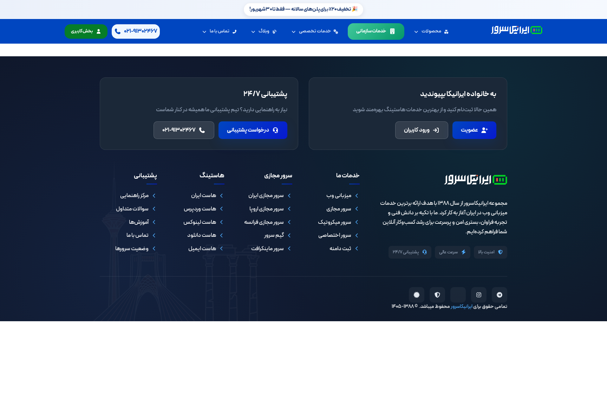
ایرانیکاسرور (461, 306)
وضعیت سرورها (132, 249)
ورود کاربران (417, 130)
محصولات (431, 31)
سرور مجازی (338, 209)
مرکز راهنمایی (134, 195)
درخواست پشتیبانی (248, 130)
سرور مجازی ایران (266, 195)
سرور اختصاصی (334, 235)
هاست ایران (203, 195)
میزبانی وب (338, 195)
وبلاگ (264, 31)
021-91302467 (179, 130)
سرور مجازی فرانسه (264, 222)
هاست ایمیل (202, 249)
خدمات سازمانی (371, 31)
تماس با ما (219, 31)
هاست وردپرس (200, 209)
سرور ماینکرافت (267, 249)
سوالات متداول (132, 209)
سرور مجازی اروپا (266, 209)
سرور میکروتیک (334, 222)
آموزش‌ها (139, 222)
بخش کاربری (82, 31)
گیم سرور (274, 235)
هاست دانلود (201, 235)
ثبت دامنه (340, 249)
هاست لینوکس (199, 222)
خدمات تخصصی (315, 31)
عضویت (469, 130)
